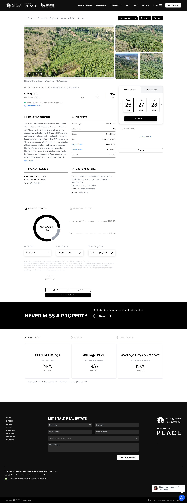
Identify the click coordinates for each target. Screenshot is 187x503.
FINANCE (145, 5)
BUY (128, 5)
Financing (10, 430)
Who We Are (11, 437)
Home (8, 418)
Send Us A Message (128, 458)
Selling (9, 427)
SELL (136, 5)
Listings (9, 421)
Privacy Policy (151, 500)
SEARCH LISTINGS (85, 5)
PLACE (55, 471)
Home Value (101, 5)
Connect (10, 440)
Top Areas (115, 5)
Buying (9, 424)
